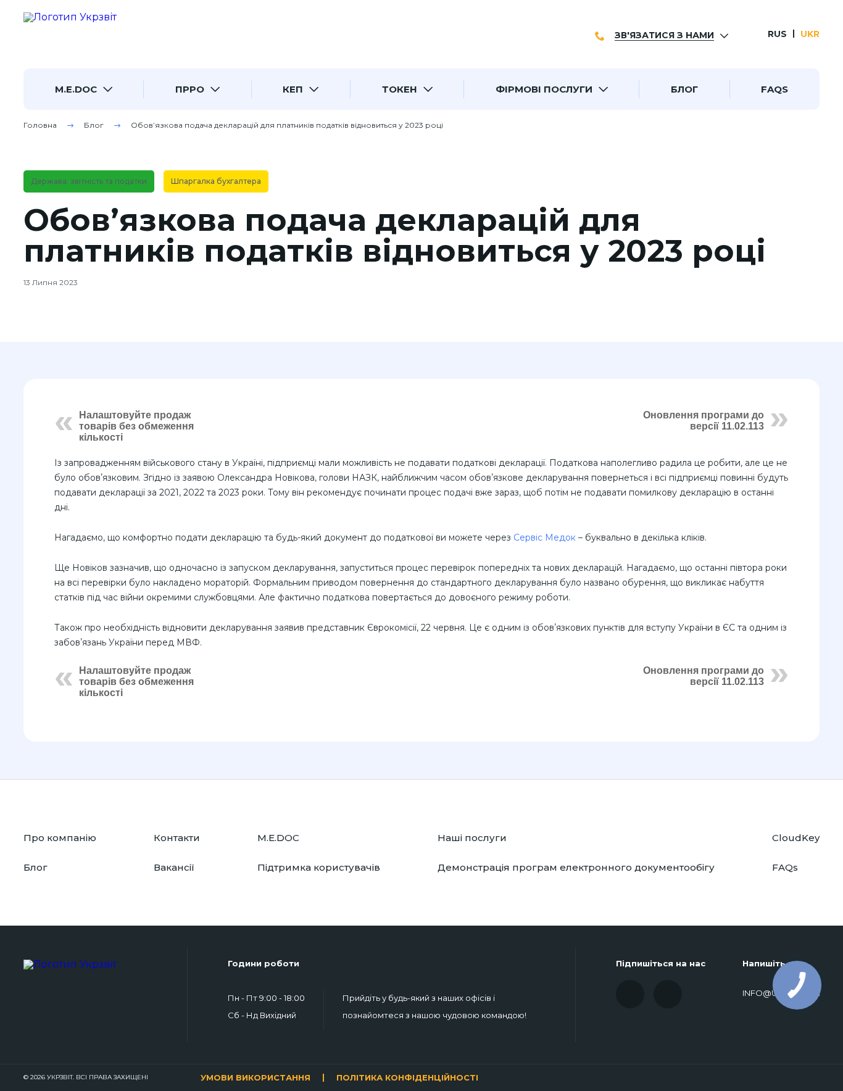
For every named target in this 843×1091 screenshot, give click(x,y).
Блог (684, 89)
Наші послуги (472, 838)
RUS (777, 34)
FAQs (774, 89)
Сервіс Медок (544, 537)
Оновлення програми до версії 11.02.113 (703, 420)
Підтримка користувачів (318, 867)
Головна (40, 125)
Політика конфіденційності (407, 1078)
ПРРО (189, 89)
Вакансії (174, 867)
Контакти (177, 838)
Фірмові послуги (544, 89)
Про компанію (59, 838)
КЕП (293, 89)
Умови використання (255, 1078)
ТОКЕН (399, 89)
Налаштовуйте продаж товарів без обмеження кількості (136, 426)
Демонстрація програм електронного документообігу (576, 867)
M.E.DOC (76, 89)
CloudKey (796, 838)
